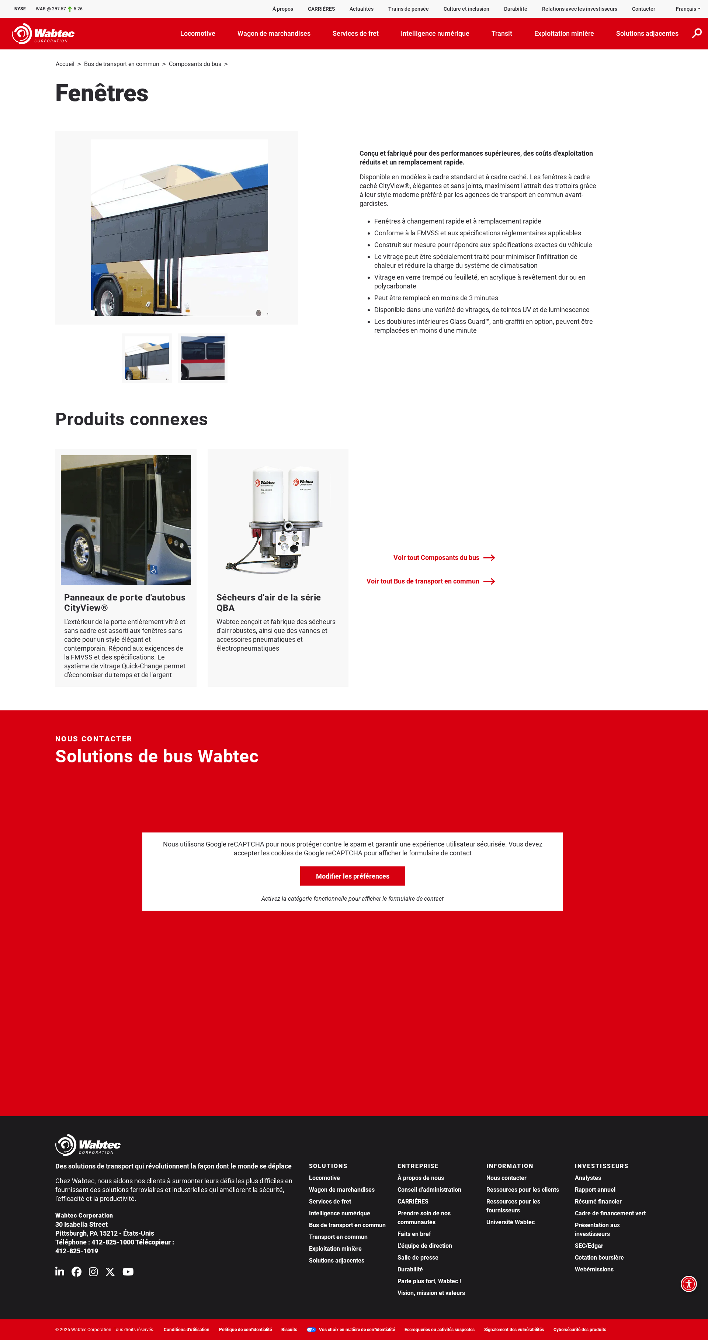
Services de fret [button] (356, 33)
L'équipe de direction (425, 1245)
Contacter (643, 9)
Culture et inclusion (466, 9)
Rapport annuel (595, 1189)
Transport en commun (338, 1236)
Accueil (65, 63)
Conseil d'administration (429, 1189)
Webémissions (594, 1269)
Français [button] (686, 9)
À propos (283, 9)
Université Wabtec (510, 1222)
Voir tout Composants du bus (436, 557)
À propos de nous (421, 1177)
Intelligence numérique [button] (435, 33)
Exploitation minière (335, 1248)
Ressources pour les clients (522, 1189)
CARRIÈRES (321, 9)
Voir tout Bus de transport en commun (423, 581)
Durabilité (515, 9)
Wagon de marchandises (342, 1189)
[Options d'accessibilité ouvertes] (689, 1284)
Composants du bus (195, 63)
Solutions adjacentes (336, 1260)
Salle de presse (418, 1257)
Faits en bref (414, 1233)
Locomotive (324, 1177)
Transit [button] (502, 33)
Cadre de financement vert (610, 1213)
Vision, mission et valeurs (431, 1292)
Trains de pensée (408, 9)
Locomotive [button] (197, 33)
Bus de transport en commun (121, 63)
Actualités (362, 9)
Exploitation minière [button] (564, 33)
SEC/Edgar (589, 1245)
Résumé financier (598, 1201)
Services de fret (330, 1201)
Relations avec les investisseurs (579, 9)
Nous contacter (506, 1177)
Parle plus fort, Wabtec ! (429, 1281)
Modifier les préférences (352, 876)
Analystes (588, 1177)
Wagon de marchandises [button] (273, 33)
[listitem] (147, 358)
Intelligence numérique (339, 1213)
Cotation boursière (599, 1257)
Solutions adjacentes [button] (647, 33)
